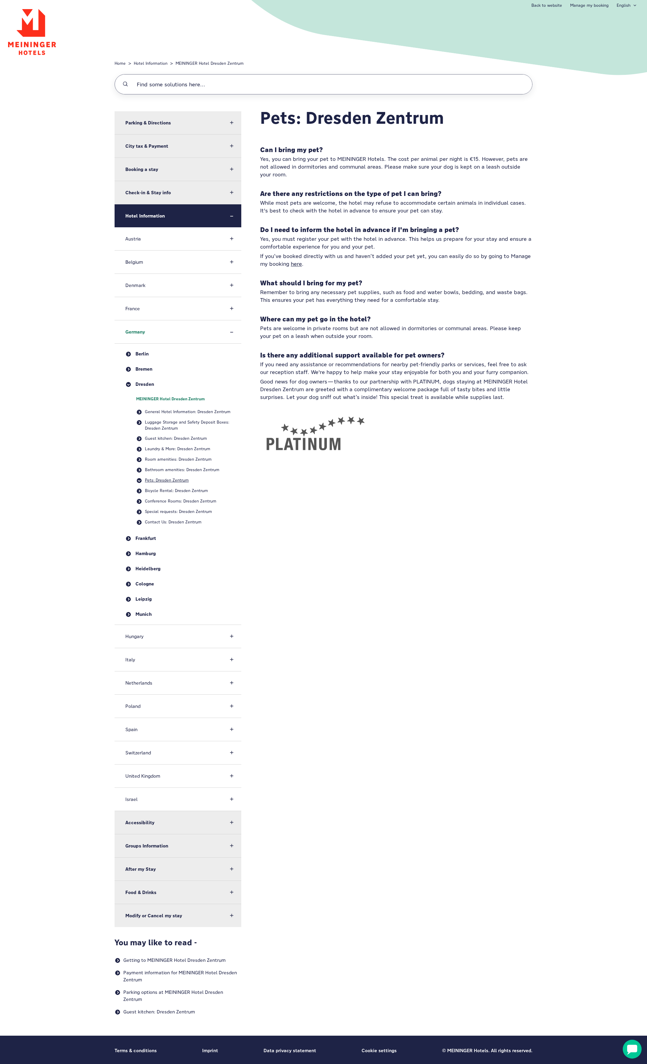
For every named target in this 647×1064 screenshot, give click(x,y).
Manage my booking (589, 5)
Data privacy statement (290, 1050)
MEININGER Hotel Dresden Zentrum (210, 63)
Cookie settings (379, 1050)
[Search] (125, 84)
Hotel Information (150, 63)
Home (120, 63)
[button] (178, 122)
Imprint (210, 1050)
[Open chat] (632, 1049)
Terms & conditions (136, 1050)
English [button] (623, 5)
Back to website (546, 5)
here (296, 264)
